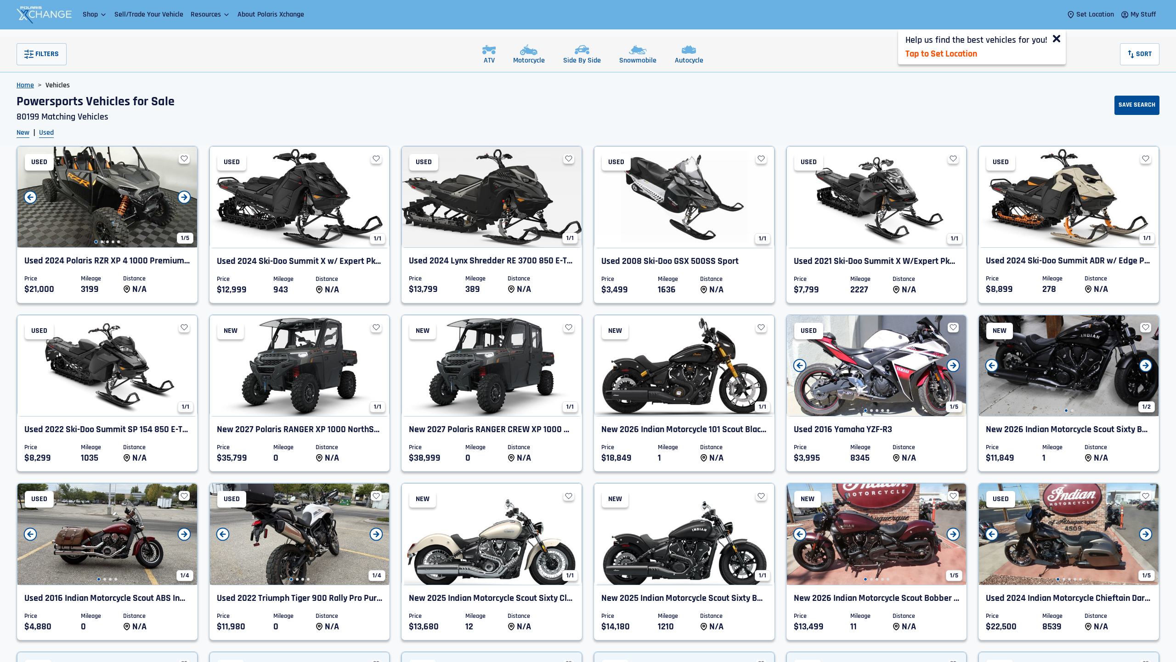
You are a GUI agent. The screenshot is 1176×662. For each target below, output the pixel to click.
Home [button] (25, 85)
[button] (95, 14)
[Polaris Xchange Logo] (44, 15)
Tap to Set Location (941, 54)
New (23, 132)
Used (46, 132)
